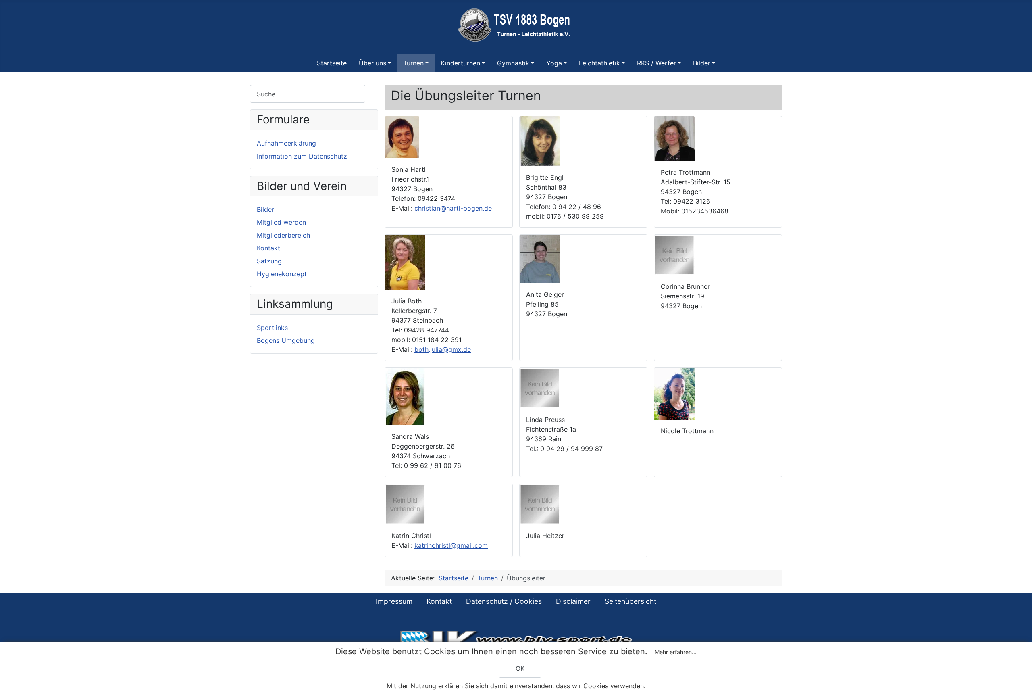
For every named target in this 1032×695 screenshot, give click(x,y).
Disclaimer (573, 601)
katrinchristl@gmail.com (451, 545)
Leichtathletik (599, 63)
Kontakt (268, 248)
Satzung (269, 261)
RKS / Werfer (656, 63)
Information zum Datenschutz (302, 156)
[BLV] (516, 639)
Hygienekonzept (282, 274)
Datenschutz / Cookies (504, 601)
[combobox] (307, 94)
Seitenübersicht (630, 601)
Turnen (413, 63)
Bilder (701, 63)
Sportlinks (272, 327)
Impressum (394, 601)
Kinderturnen (460, 63)
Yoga (554, 63)
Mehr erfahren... (676, 652)
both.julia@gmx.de (442, 349)
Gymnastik (513, 63)
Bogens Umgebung (286, 340)
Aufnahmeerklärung (286, 143)
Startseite (332, 63)
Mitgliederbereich (283, 235)
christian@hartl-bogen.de (453, 208)
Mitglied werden (281, 222)
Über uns (372, 63)
